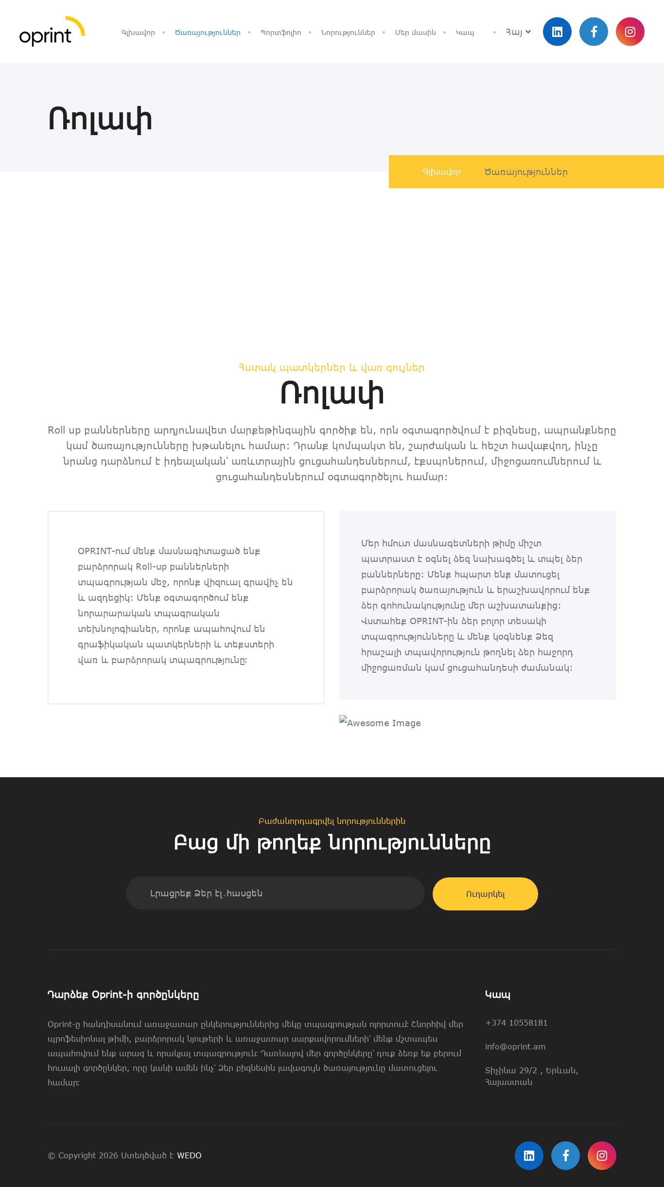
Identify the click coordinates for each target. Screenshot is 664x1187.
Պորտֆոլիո (281, 32)
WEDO (189, 1155)
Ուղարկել (485, 894)
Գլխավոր (138, 32)
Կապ (465, 32)
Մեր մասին (415, 32)
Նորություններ (348, 32)
